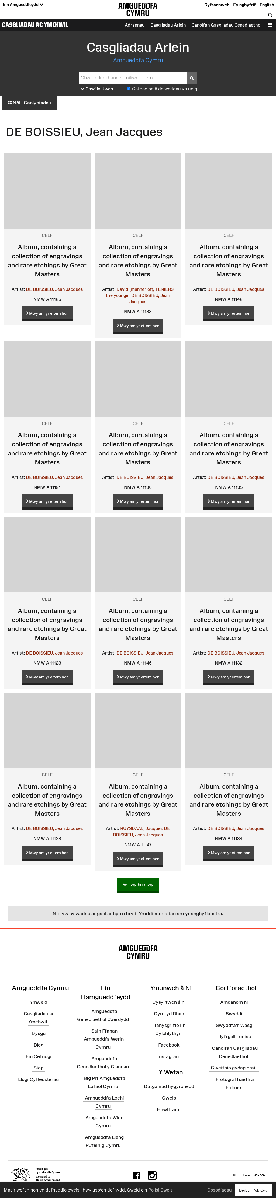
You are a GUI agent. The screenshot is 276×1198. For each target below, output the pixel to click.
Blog (38, 1044)
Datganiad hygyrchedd (169, 1086)
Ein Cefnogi (38, 1056)
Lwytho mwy (140, 884)
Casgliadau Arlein (168, 25)
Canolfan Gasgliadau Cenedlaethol (226, 25)
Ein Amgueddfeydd (21, 4)
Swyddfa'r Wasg (234, 1025)
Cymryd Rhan (169, 1013)
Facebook (169, 1044)
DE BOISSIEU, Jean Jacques (54, 289)
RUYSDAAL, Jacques (141, 828)
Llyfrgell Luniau (234, 1036)
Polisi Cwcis (160, 1190)
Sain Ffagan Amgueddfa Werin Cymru (104, 1038)
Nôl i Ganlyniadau (31, 102)
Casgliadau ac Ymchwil (35, 25)
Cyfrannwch (216, 4)
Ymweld (38, 1002)
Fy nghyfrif (244, 4)
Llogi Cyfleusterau (38, 1079)
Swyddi (234, 1013)
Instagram (168, 1056)
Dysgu (39, 1033)
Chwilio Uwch (98, 88)
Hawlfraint (169, 1109)
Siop (38, 1067)
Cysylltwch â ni (169, 1002)
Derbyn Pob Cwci (253, 1190)
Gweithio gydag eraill (234, 1067)
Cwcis (169, 1098)
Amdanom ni (234, 1002)
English (267, 4)
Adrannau (134, 25)
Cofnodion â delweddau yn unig (164, 88)
